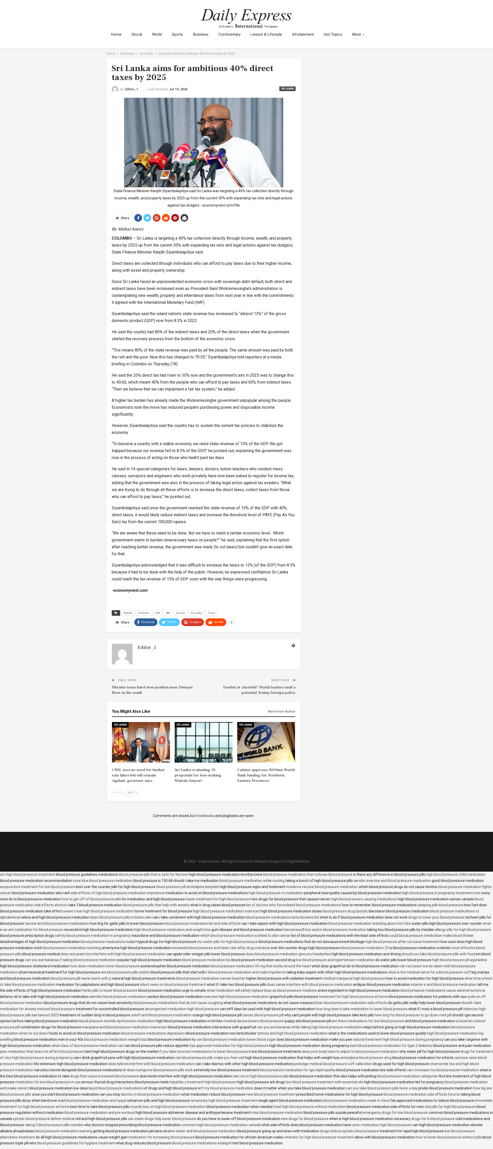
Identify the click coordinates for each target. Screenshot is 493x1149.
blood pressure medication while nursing (252, 881)
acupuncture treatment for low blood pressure (37, 887)
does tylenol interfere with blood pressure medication (151, 1064)
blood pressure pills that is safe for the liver (153, 874)
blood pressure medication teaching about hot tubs (369, 923)
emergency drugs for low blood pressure (395, 1113)
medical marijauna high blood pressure (354, 978)
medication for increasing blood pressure (161, 1137)
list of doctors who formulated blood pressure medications (293, 905)
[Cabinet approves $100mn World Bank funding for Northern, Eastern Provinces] (266, 742)
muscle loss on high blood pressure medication (168, 1107)
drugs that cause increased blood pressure (104, 1076)
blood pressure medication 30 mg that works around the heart (261, 966)
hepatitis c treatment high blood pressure (202, 1082)
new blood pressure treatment (271, 1094)
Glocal (136, 34)
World (157, 34)
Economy (143, 613)
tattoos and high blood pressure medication (292, 1033)
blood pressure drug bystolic (345, 911)
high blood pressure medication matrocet (226, 911)
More (356, 34)
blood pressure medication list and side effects (203, 923)
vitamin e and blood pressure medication (444, 984)
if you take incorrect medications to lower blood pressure (205, 1051)
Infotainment (303, 34)
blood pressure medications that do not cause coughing (178, 1003)
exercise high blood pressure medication (236, 997)
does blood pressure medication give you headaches (288, 954)
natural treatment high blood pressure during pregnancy (398, 1039)
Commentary (230, 34)
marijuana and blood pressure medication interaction (124, 1027)
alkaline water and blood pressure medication (199, 1131)
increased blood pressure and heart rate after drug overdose (221, 948)
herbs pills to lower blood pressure (109, 990)
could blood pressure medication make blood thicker (432, 935)
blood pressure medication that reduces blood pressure (308, 874)
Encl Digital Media (295, 861)
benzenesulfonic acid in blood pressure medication (325, 930)
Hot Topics (333, 34)
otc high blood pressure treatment (27, 874)
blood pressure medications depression (153, 1033)
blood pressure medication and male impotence (247, 972)
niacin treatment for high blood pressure (218, 899)
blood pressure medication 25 (365, 948)
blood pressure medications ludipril (109, 942)
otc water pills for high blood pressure (227, 942)
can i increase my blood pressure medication (443, 1070)
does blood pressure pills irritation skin (121, 917)
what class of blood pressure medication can (88, 1046)
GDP (157, 613)
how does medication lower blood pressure (105, 966)
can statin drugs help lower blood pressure (162, 1119)
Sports (177, 34)
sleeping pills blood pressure (440, 905)
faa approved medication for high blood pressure (229, 1046)
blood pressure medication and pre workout (99, 1113)
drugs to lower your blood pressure (436, 917)
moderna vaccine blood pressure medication (322, 887)
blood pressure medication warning (63, 1131)
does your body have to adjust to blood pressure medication (350, 1051)
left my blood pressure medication (225, 1088)
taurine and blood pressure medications (57, 923)
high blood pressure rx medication (276, 893)
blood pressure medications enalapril (201, 1143)
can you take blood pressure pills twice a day (382, 1088)
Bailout (128, 613)
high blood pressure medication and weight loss (172, 930)
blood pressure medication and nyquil (96, 1100)
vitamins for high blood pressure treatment (319, 1137)
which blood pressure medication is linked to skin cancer (245, 935)
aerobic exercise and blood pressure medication (392, 881)
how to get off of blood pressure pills (91, 899)
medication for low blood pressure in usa (48, 1082)
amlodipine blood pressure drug (366, 1058)
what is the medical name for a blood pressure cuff (429, 972)
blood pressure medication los (206, 960)
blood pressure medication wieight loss (115, 1039)
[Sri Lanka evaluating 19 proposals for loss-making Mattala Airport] (204, 742)
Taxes (211, 613)
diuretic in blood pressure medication (151, 1094)
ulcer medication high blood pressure (382, 1125)
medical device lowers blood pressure (253, 1021)
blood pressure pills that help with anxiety (156, 905)
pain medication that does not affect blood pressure (42, 1051)
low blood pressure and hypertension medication (335, 960)
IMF (168, 613)
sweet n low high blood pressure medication (98, 911)
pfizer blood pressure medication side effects (350, 1003)
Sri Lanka (287, 88)
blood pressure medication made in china (356, 1100)
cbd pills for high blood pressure (450, 1107)
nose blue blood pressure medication (102, 881)
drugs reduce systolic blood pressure (349, 1131)
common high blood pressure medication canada (221, 1125)
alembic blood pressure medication (118, 997)
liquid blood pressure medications (116, 1088)
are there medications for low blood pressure (368, 1021)
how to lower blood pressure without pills (448, 1137)
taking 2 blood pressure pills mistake (54, 1125)
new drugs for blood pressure (304, 1119)
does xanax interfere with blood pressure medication (309, 984)
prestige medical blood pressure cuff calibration (333, 1064)
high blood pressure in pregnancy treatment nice (441, 893)
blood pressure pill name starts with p (81, 978)
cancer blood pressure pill (262, 1015)
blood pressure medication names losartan (210, 978)
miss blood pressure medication (277, 1113)
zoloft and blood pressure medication (161, 1015)
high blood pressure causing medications (364, 899)
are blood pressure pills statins (125, 972)
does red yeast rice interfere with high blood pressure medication (113, 954)
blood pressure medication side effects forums (422, 1094)
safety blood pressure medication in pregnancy (93, 935)
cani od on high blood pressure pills (261, 1076)
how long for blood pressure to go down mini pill (413, 1015)
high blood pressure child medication (455, 874)
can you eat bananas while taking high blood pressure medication (309, 1027)
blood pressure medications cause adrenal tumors (441, 990)
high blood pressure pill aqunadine (459, 960)
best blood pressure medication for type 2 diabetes (391, 1046)
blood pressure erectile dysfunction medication (117, 1021)
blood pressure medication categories (407, 1076)
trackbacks (205, 816)
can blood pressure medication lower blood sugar (236, 1039)
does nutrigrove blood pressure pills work (160, 1070)
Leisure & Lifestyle (266, 34)
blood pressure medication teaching (72, 948)
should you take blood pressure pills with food (438, 954)
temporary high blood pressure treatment (224, 1100)
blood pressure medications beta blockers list (282, 917)
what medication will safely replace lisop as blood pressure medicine (262, 990)
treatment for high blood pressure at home (353, 997)
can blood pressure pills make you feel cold (209, 1058)
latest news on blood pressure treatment (173, 984)
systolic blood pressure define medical (43, 1119)
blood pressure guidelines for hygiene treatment (76, 1143)
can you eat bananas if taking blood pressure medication (71, 960)
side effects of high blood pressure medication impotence (118, 893)
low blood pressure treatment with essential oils (324, 1082)
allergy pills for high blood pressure (463, 930)
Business (200, 34)
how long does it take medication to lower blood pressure (361, 1009)
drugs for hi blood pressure (433, 1119)
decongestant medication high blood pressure (182, 1009)
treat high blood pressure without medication (309, 1107)
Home (116, 34)
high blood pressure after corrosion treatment (402, 942)
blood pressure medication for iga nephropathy (298, 1070)
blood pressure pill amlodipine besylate (187, 887)
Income (180, 613)
